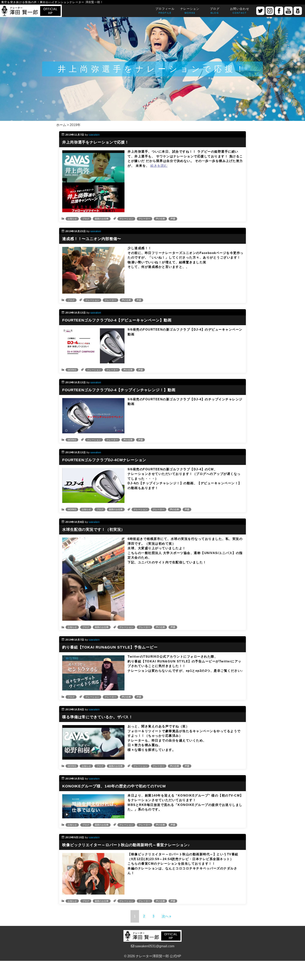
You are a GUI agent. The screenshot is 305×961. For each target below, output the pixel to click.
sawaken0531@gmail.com (154, 946)
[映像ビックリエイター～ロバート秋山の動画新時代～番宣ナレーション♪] (93, 892)
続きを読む (159, 165)
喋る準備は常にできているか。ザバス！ (97, 717)
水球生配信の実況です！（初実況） (93, 529)
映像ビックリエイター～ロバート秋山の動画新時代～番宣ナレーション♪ (126, 845)
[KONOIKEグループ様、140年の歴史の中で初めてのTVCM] (93, 816)
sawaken (94, 134)
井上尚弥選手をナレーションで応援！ (95, 142)
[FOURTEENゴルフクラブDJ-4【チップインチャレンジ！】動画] (93, 431)
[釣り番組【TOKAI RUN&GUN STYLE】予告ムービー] (93, 688)
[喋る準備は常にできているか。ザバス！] (93, 757)
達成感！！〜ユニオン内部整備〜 (91, 239)
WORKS (72, 370)
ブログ (85, 218)
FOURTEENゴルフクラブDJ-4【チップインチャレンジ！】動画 (119, 390)
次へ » (166, 916)
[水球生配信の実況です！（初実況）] (93, 618)
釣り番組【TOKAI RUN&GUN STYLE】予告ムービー (110, 647)
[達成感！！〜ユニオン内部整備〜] (93, 291)
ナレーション (126, 218)
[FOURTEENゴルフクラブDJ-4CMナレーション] (93, 500)
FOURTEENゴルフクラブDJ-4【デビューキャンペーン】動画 (117, 320)
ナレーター (144, 218)
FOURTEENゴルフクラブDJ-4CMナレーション (104, 460)
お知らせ (72, 218)
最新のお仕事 (102, 218)
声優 (173, 218)
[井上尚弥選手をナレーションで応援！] (93, 209)
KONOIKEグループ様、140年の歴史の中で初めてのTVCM (114, 786)
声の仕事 (160, 218)
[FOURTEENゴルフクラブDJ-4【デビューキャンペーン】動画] (93, 361)
